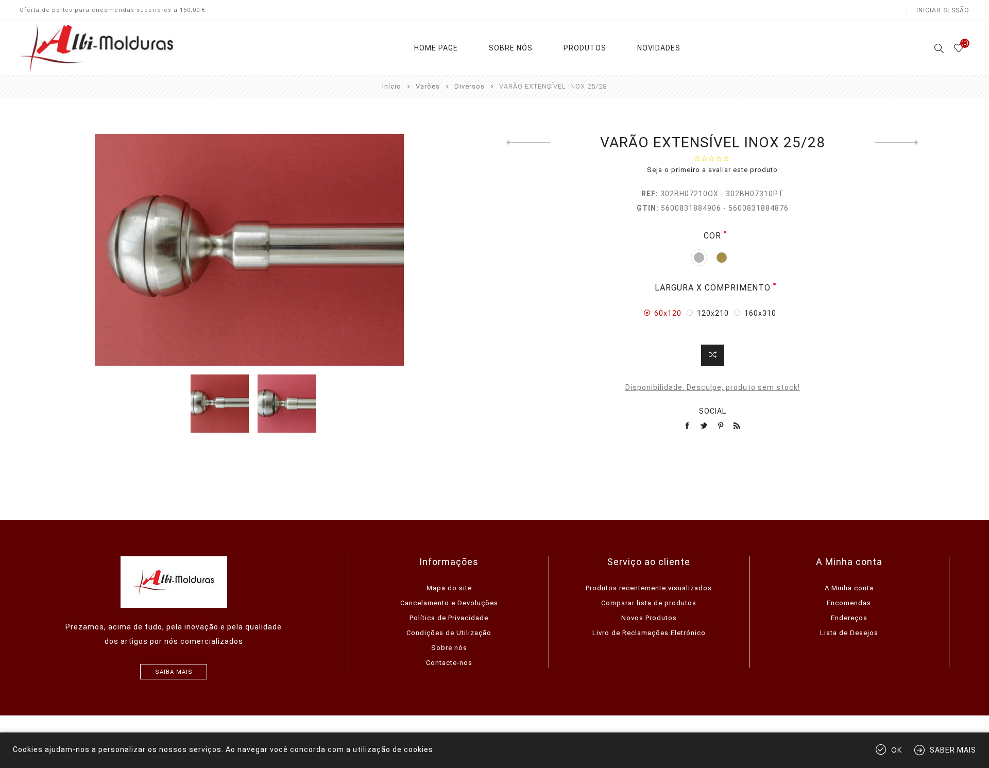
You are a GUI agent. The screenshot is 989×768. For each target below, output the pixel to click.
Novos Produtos (649, 618)
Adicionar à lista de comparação (712, 355)
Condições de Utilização (448, 633)
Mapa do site (449, 588)
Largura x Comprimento (713, 288)
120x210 (713, 313)
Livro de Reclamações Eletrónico (649, 633)
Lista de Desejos (849, 633)
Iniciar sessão (942, 10)
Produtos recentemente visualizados (649, 588)
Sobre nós (449, 648)
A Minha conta (849, 588)
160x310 (760, 313)
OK (896, 750)
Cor (712, 236)
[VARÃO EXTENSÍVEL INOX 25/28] (528, 143)
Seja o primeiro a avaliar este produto (712, 170)
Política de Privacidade (449, 618)
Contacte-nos (449, 663)
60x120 (667, 313)
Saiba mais (174, 672)
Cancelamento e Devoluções (449, 603)
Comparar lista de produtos (648, 603)
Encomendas (849, 603)
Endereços (849, 618)
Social (712, 411)
